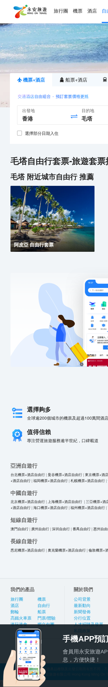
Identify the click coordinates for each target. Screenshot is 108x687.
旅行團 (61, 10)
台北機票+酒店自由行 (27, 474)
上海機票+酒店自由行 (65, 501)
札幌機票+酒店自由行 (87, 480)
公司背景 (82, 599)
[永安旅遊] (29, 11)
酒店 (92, 10)
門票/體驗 (47, 618)
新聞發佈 (82, 611)
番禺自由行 (82, 528)
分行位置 (82, 618)
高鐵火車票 (21, 618)
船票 (42, 611)
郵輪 (14, 611)
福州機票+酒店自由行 (87, 507)
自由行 (44, 605)
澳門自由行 (19, 528)
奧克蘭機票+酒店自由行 (67, 549)
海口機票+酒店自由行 (50, 507)
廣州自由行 (40, 528)
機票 (77, 10)
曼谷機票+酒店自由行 (65, 474)
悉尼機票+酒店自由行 (27, 549)
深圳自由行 (61, 528)
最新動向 (82, 605)
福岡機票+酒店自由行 (50, 480)
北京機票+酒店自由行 (27, 501)
